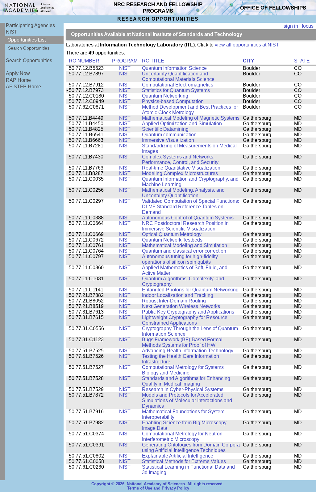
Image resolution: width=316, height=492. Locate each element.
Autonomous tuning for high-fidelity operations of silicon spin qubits (180, 259)
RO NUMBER (84, 60)
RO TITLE (153, 60)
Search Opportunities (28, 48)
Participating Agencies (30, 25)
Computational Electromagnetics (177, 84)
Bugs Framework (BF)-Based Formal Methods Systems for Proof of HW (182, 342)
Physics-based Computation (173, 101)
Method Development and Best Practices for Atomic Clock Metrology (190, 109)
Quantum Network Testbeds (172, 239)
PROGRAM (125, 60)
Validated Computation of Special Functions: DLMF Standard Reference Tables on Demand (190, 206)
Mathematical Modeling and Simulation (184, 245)
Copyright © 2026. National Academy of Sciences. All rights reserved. (157, 484)
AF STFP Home (23, 86)
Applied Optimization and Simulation (182, 123)
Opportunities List (26, 39)
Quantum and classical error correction (184, 251)
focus (308, 26)
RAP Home (18, 80)
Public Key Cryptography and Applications (188, 311)
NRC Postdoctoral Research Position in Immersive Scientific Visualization (185, 226)
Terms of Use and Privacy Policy (158, 488)
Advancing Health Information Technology (187, 350)
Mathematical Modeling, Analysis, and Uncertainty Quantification (183, 192)
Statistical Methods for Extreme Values (184, 461)
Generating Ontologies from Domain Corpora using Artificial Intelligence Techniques (191, 447)
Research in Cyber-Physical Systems (182, 389)
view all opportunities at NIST (246, 44)
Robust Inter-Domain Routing (174, 300)
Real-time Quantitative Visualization (181, 167)
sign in (291, 26)
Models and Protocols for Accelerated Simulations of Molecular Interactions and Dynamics (187, 400)
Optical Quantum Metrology (172, 234)
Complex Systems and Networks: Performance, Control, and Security (180, 159)
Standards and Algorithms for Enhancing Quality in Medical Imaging (186, 381)
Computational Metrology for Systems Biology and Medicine (183, 370)
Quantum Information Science (174, 68)
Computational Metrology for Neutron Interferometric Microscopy (182, 436)
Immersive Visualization (168, 140)
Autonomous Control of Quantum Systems (188, 217)
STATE (302, 60)
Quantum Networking (165, 95)
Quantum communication (169, 134)
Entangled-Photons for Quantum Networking (190, 289)
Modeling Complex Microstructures (180, 173)
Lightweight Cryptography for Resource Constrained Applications (184, 320)
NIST (11, 31)
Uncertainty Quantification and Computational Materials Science (178, 76)
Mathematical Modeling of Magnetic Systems (190, 118)
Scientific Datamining (165, 129)
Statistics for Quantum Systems (176, 90)
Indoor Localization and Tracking (177, 295)
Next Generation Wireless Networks (181, 306)
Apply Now (18, 73)
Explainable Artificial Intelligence (177, 455)
